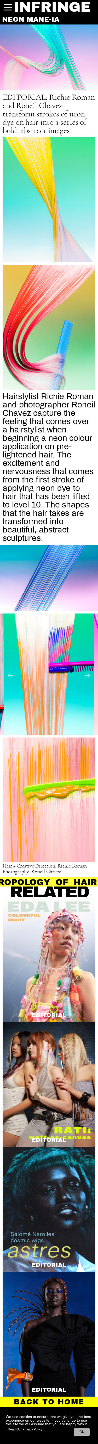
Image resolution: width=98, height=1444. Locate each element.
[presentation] (5, 675)
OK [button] (81, 1432)
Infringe (52, 7)
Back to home (49, 1401)
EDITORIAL (24, 97)
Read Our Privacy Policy (25, 1429)
